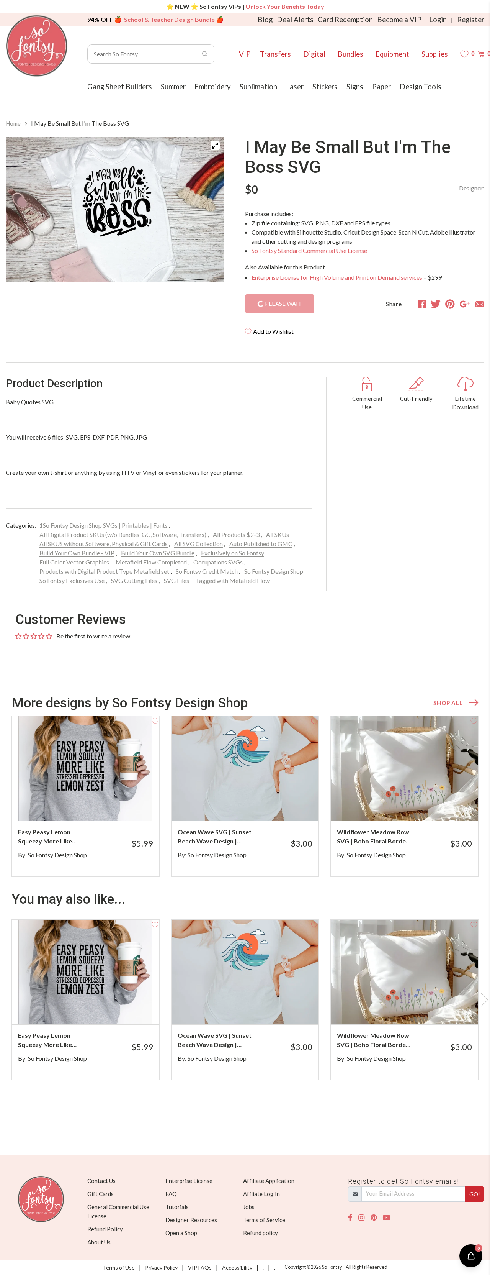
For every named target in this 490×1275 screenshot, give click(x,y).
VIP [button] (245, 54)
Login (438, 19)
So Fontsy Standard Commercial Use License (309, 250)
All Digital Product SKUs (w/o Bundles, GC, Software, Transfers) (122, 534)
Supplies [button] (434, 54)
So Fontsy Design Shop (273, 571)
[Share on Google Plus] (465, 303)
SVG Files (176, 580)
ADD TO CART (127, 805)
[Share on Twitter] (436, 303)
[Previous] (21, 214)
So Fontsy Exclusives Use (72, 580)
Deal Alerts (295, 19)
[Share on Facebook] (422, 303)
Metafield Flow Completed (151, 562)
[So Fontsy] (37, 46)
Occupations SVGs (218, 562)
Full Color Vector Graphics (74, 562)
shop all (447, 702)
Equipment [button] (392, 54)
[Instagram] (361, 1217)
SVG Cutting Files (134, 580)
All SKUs (277, 534)
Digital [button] (314, 54)
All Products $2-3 (236, 534)
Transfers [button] (275, 54)
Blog (265, 19)
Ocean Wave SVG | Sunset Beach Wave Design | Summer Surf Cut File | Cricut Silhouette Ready (215, 837)
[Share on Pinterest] (450, 303)
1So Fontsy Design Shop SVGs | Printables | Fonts (103, 525)
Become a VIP (399, 19)
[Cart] (481, 53)
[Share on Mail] (479, 303)
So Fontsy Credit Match (207, 571)
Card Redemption (345, 19)
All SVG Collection (198, 543)
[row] (245, 796)
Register (470, 19)
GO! (474, 1194)
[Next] (208, 214)
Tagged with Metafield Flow (233, 580)
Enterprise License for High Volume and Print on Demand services (337, 277)
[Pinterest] (374, 1217)
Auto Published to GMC (260, 543)
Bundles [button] (350, 54)
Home (13, 123)
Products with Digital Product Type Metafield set (104, 571)
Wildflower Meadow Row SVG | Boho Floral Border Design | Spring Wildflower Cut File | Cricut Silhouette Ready (373, 837)
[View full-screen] (215, 145)
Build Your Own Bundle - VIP (76, 552)
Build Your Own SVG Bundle (157, 552)
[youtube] (386, 1217)
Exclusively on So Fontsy (232, 552)
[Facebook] (350, 1217)
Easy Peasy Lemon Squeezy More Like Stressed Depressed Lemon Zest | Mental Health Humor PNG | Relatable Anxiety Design (53, 837)
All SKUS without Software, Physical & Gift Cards (103, 543)
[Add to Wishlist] (155, 720)
